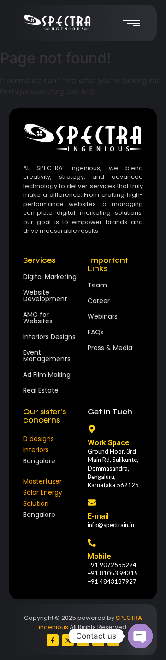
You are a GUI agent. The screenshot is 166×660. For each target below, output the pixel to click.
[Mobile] (92, 543)
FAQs (96, 332)
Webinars (103, 316)
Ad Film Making (47, 374)
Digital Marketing (50, 276)
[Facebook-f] (53, 640)
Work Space (109, 442)
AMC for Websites (38, 318)
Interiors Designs (49, 336)
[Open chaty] (140, 636)
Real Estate (41, 390)
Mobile (99, 556)
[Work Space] (92, 430)
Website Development (45, 295)
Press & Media (110, 347)
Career (99, 300)
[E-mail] (92, 503)
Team (97, 285)
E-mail (98, 516)
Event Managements (47, 355)
